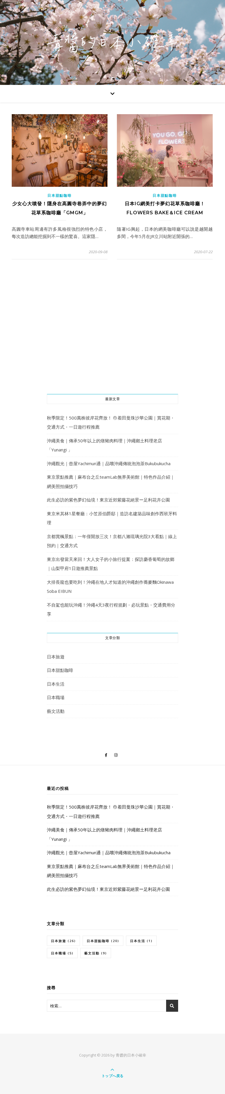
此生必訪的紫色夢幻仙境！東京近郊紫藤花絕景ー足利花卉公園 (108, 500)
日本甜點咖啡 (59, 195)
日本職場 (55, 697)
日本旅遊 (55, 657)
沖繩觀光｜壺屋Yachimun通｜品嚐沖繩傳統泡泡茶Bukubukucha (109, 463)
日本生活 (55, 684)
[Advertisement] (112, 341)
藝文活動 (55, 711)
